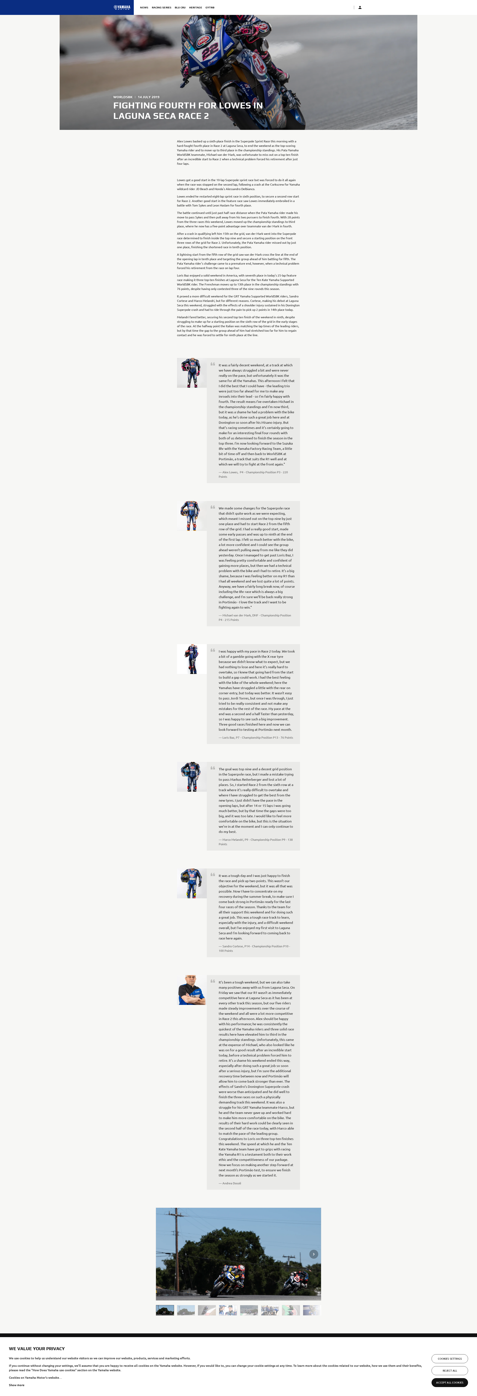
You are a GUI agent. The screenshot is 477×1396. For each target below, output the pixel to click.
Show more (16, 1385)
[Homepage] (122, 7)
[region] (238, 1366)
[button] (165, 1310)
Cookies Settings (450, 1358)
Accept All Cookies (449, 1382)
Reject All (450, 1370)
